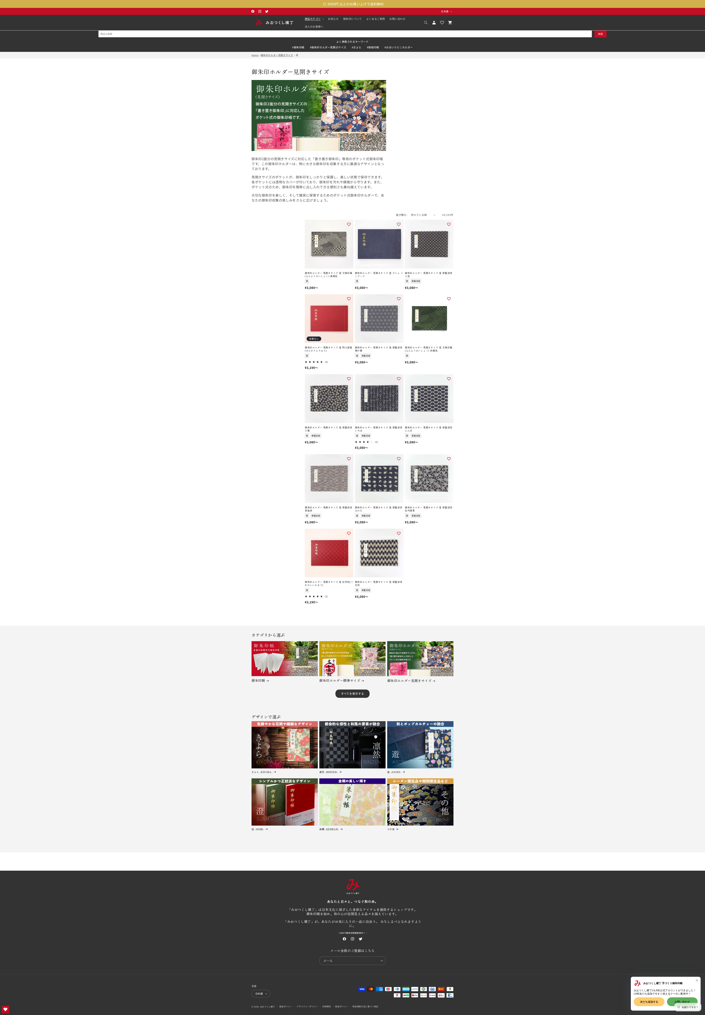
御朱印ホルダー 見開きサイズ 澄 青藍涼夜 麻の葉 (378, 349)
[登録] (381, 960)
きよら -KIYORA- (262, 772)
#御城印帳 (373, 47)
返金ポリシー (285, 1006)
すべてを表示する (352, 693)
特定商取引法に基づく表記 (365, 1006)
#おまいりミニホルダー (398, 47)
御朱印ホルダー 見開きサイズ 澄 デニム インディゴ (379, 275)
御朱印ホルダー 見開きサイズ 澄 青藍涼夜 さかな (378, 509)
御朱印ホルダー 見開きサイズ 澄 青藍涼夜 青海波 (328, 509)
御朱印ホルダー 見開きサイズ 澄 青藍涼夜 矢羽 (378, 583)
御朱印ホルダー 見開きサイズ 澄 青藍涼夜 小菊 (328, 429)
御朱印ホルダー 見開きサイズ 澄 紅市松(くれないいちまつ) (329, 583)
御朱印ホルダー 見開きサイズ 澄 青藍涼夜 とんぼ (428, 429)
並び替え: (401, 215)
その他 (391, 829)
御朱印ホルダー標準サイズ (339, 680)
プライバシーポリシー (307, 1006)
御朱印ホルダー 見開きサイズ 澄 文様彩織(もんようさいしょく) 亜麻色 (328, 275)
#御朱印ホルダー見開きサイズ (328, 47)
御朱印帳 (258, 680)
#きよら (356, 47)
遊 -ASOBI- (394, 772)
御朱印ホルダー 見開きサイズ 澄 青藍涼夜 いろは (378, 429)
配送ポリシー (341, 1006)
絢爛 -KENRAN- (329, 829)
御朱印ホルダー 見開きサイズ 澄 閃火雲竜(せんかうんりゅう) (328, 349)
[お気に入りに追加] (348, 224)
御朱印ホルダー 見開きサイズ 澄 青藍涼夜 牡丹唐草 (428, 509)
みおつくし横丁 (267, 1006)
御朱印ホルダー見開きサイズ (277, 55)
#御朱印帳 (298, 47)
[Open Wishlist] (442, 23)
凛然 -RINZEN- (328, 772)
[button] (314, 19)
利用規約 (326, 1006)
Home (255, 55)
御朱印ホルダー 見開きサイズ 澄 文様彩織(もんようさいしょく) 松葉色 (428, 349)
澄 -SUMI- (258, 829)
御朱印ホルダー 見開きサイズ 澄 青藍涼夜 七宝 (428, 275)
